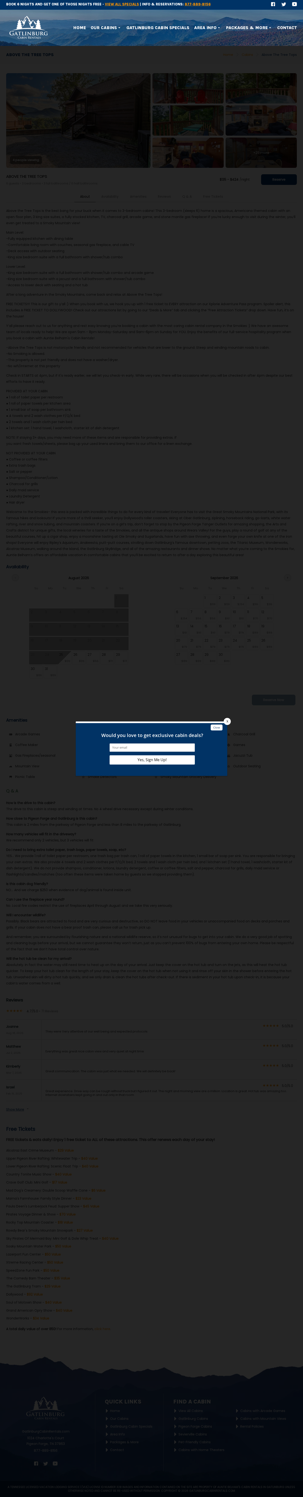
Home (79, 27)
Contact (287, 27)
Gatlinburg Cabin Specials (157, 27)
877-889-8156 (198, 4)
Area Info (205, 27)
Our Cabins (104, 27)
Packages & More (247, 27)
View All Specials (122, 4)
